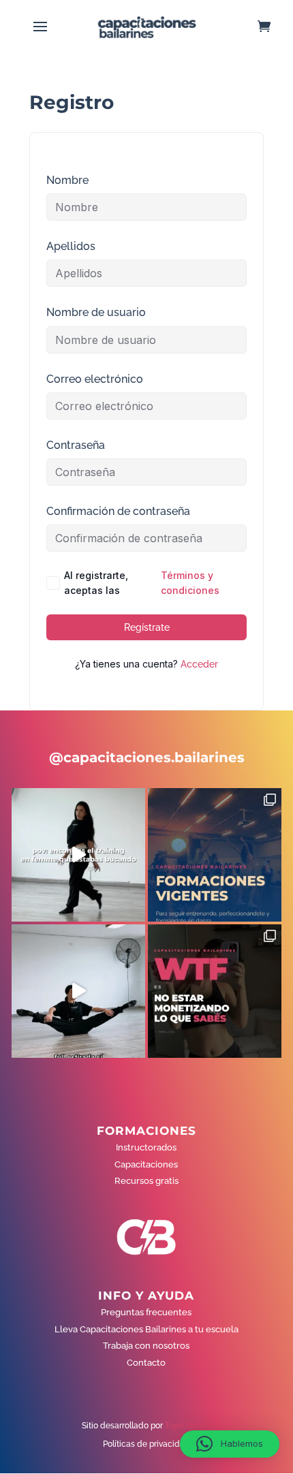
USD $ (262, 219)
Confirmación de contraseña (118, 511)
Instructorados (146, 1147)
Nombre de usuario (96, 312)
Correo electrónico (94, 379)
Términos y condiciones (190, 582)
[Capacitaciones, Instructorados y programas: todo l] (214, 855)
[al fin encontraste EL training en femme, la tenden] (78, 855)
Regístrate (147, 627)
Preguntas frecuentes (146, 1312)
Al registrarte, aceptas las (141, 582)
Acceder (199, 664)
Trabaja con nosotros (146, 1345)
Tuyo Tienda (188, 1425)
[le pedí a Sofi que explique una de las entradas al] (78, 991)
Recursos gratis (146, 1181)
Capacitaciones (146, 1164)
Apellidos (70, 246)
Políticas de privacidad (146, 1444)
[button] (229, 1444)
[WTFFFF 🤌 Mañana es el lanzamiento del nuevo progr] (214, 991)
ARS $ (261, 247)
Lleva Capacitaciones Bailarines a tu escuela (146, 1329)
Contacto (146, 1363)
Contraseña (75, 445)
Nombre (67, 180)
